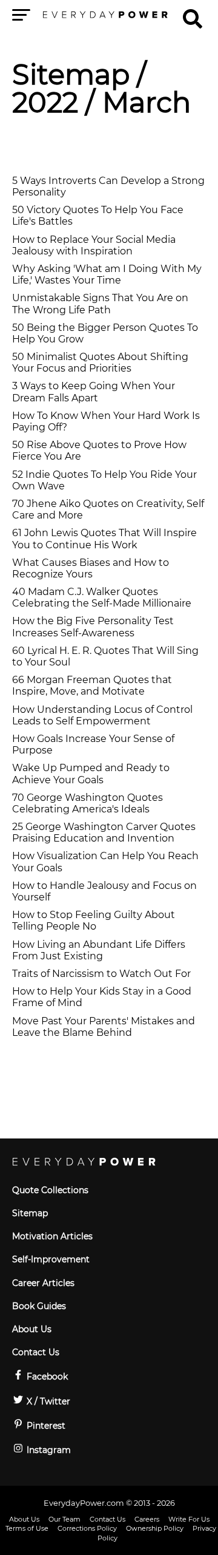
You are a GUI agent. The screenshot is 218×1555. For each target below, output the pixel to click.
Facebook (46, 1376)
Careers (146, 1519)
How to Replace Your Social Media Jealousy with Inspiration (94, 245)
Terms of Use (26, 1528)
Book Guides (39, 1306)
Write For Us (189, 1519)
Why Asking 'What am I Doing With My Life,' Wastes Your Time (107, 274)
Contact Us (35, 1352)
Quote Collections (50, 1190)
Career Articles (43, 1283)
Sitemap (71, 74)
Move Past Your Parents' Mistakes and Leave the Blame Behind (103, 1026)
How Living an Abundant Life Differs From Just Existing (98, 950)
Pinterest (44, 1425)
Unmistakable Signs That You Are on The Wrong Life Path (100, 303)
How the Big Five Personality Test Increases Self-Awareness (93, 626)
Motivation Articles (52, 1236)
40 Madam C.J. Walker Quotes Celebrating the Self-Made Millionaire (101, 597)
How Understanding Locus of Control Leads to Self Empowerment (102, 715)
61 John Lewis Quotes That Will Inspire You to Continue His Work (104, 538)
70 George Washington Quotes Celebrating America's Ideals (87, 803)
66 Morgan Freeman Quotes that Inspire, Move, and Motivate (92, 685)
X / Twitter (47, 1401)
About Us (31, 1329)
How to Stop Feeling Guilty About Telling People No (93, 920)
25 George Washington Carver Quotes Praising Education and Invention (104, 832)
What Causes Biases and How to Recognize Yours (90, 568)
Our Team (64, 1519)
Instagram (47, 1449)
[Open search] (192, 13)
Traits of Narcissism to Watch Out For (101, 973)
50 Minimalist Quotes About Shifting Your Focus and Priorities (100, 362)
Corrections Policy (87, 1528)
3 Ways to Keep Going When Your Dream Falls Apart (93, 391)
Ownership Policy (154, 1528)
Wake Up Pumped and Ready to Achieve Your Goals (91, 773)
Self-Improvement (51, 1259)
